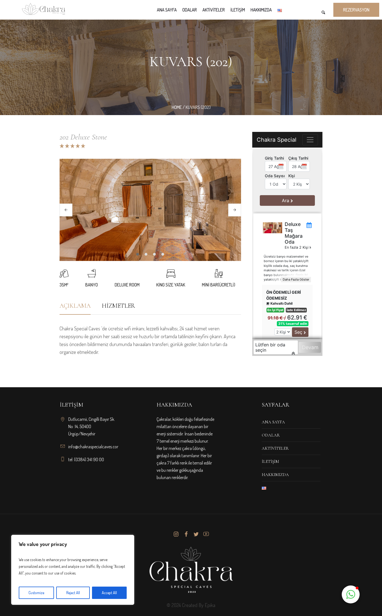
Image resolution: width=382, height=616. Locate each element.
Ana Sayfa (273, 421)
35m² (64, 285)
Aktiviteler (275, 448)
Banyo (91, 285)
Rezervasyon (356, 10)
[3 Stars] (72, 146)
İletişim (270, 461)
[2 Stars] (66, 146)
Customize (36, 592)
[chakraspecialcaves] (191, 570)
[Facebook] (186, 534)
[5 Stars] (82, 146)
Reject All (73, 592)
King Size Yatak (170, 285)
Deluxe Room (127, 285)
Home (177, 107)
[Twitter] (196, 534)
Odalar (271, 435)
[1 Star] (62, 146)
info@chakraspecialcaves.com (94, 446)
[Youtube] (206, 534)
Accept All (109, 592)
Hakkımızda (275, 474)
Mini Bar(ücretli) (218, 285)
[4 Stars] (77, 146)
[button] (351, 594)
